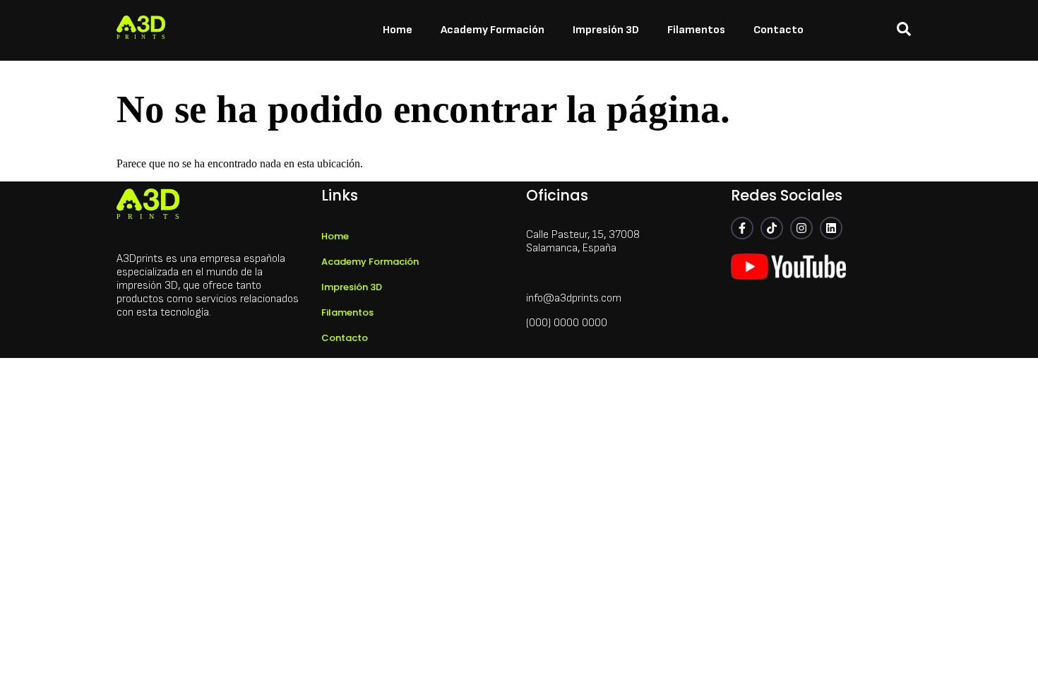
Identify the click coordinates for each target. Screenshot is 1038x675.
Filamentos (696, 30)
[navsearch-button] (904, 30)
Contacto (778, 30)
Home (397, 30)
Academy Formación (492, 30)
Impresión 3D (606, 30)
